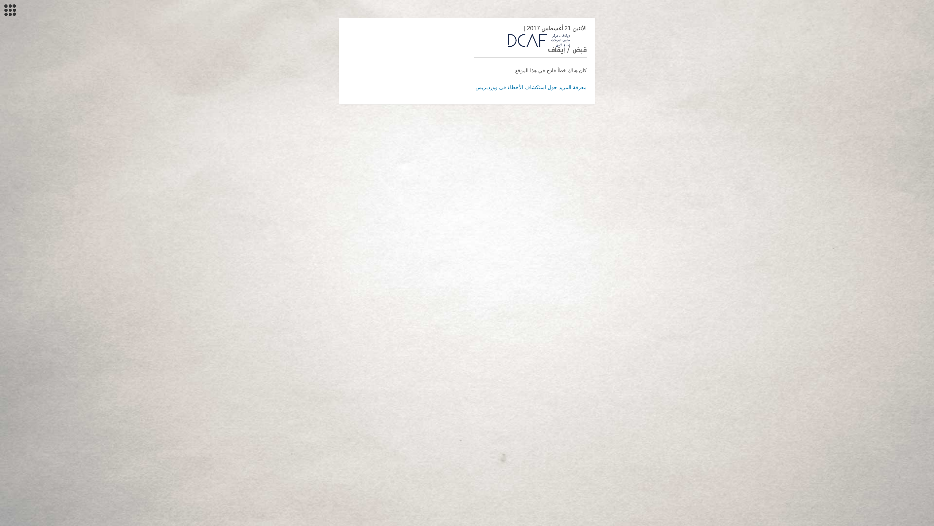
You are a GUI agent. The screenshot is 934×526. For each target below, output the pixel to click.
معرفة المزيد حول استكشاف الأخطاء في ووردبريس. (530, 87)
